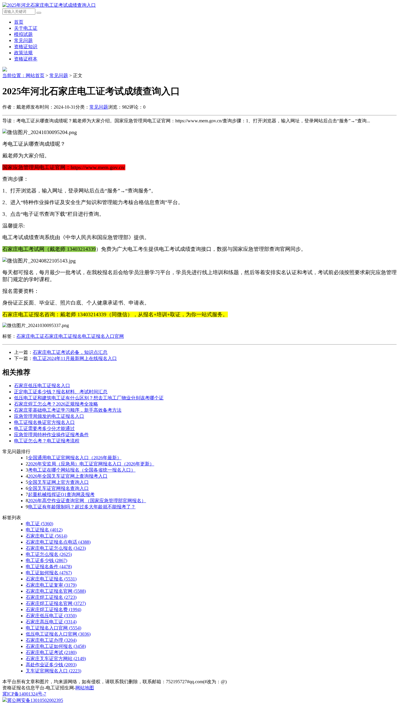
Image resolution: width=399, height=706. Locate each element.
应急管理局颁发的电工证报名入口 (49, 416)
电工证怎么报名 (49, 554)
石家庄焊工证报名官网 (56, 603)
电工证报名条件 (49, 566)
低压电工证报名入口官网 (58, 634)
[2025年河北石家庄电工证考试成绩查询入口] (49, 5)
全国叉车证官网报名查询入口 (58, 488)
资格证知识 (25, 46)
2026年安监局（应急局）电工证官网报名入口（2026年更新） (91, 463)
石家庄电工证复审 (51, 584)
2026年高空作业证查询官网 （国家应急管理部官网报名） (87, 500)
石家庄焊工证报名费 (53, 609)
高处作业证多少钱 (51, 664)
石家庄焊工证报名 (51, 597)
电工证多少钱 (46, 560)
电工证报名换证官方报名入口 (44, 422)
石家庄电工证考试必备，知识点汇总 (70, 352)
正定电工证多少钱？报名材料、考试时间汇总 (60, 391)
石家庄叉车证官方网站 (56, 658)
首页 (18, 22)
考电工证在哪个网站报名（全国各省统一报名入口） (82, 469)
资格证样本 (25, 58)
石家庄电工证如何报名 (56, 646)
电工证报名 (44, 529)
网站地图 (84, 687)
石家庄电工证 (30, 336)
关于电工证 (25, 28)
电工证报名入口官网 (103, 336)
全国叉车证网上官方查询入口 (58, 482)
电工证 (39, 523)
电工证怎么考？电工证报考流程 (46, 440)
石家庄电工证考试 (51, 652)
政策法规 (23, 52)
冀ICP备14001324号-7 (24, 693)
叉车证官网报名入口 (53, 670)
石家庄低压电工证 (51, 615)
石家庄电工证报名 (63, 336)
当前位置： (14, 75)
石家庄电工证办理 (51, 640)
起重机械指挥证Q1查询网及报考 (61, 494)
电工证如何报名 (49, 572)
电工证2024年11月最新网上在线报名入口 (75, 358)
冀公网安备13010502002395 (35, 700)
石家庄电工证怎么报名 (56, 548)
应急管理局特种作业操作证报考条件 (51, 434)
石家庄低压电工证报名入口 (42, 385)
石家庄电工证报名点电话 (58, 542)
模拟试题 (23, 34)
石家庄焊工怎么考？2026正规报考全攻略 (56, 403)
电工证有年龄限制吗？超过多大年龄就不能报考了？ (82, 506)
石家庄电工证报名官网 (56, 591)
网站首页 (35, 75)
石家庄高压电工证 (51, 621)
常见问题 (23, 40)
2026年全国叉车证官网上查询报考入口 (67, 476)
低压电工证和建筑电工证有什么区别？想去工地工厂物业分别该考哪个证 (89, 397)
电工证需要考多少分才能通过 (44, 428)
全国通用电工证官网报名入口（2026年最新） (75, 457)
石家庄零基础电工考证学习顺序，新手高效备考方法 (68, 410)
